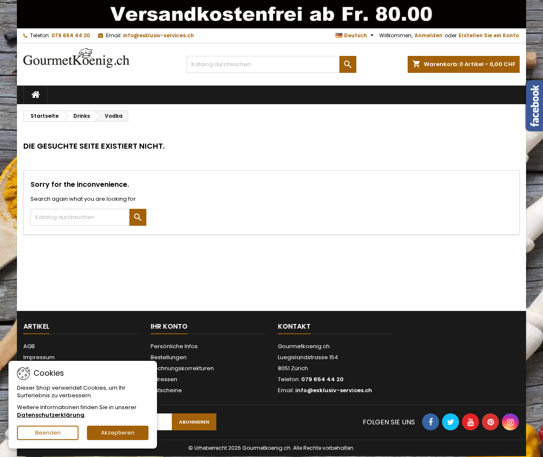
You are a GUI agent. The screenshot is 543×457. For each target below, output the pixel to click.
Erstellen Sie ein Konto (489, 35)
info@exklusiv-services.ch (158, 35)
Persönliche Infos (174, 346)
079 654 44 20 (70, 35)
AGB (29, 346)
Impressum (39, 357)
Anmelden (428, 35)
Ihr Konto (169, 326)
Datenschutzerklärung (50, 415)
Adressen (164, 379)
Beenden (48, 433)
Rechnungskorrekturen (182, 368)
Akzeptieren (117, 433)
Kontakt (294, 326)
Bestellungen (169, 357)
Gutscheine (166, 390)
